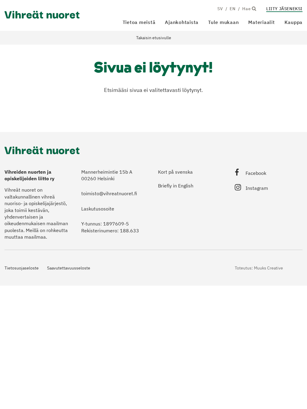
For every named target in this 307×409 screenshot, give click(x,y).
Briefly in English (175, 186)
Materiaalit (261, 22)
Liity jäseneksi (284, 8)
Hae (247, 8)
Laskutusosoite (97, 209)
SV (220, 8)
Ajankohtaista (181, 22)
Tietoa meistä (139, 22)
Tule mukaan (223, 22)
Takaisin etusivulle (153, 37)
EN (232, 8)
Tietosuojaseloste (21, 268)
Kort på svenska (175, 172)
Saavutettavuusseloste (68, 268)
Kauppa (294, 22)
